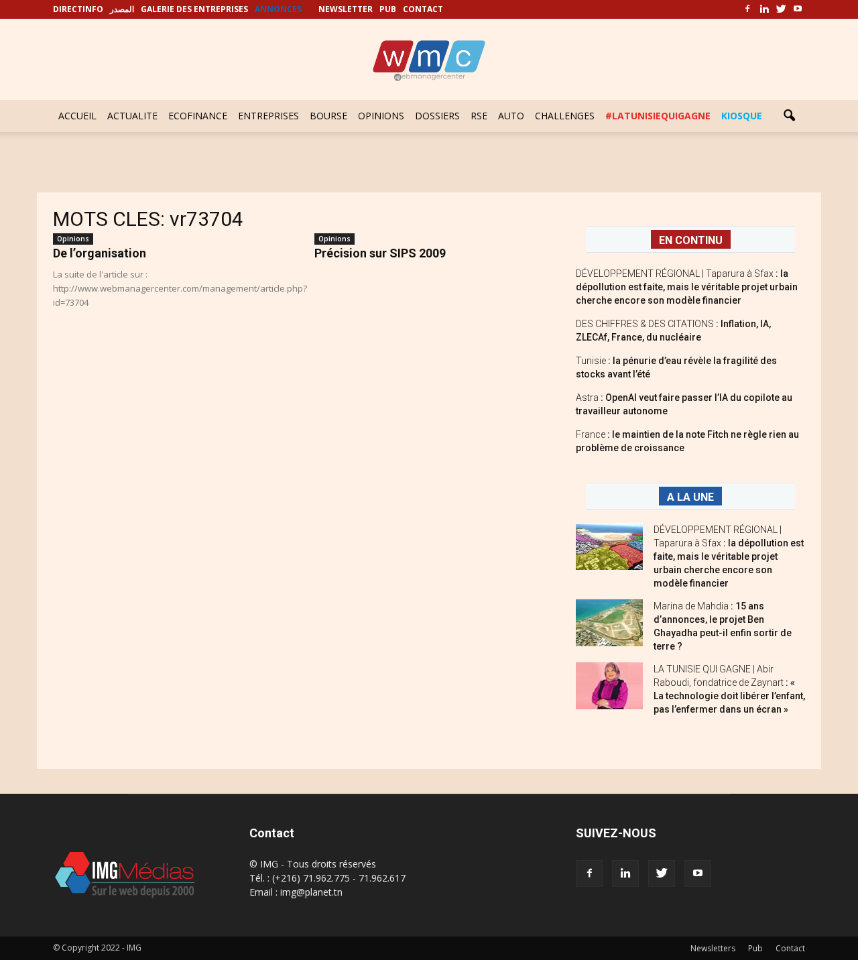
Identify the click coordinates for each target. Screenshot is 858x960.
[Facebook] (747, 9)
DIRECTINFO (78, 9)
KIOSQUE (741, 115)
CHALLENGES (565, 115)
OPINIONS (381, 115)
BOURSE (328, 115)
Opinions (73, 238)
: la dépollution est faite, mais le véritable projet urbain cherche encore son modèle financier (687, 287)
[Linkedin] (764, 9)
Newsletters (712, 948)
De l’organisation (99, 253)
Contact (790, 948)
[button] (789, 116)
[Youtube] (797, 9)
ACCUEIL (77, 115)
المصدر (122, 9)
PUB (387, 9)
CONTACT (423, 9)
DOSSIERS (437, 115)
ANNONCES (278, 9)
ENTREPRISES (268, 115)
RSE (479, 115)
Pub (755, 948)
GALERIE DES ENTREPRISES (194, 9)
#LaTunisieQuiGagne (658, 115)
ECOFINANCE (197, 115)
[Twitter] (781, 9)
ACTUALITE (132, 115)
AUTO (511, 115)
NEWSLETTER (345, 9)
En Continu (691, 240)
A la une (690, 497)
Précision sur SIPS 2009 (380, 253)
